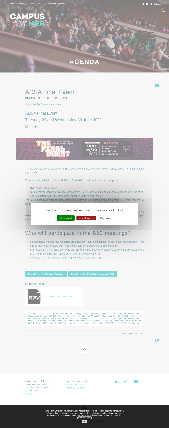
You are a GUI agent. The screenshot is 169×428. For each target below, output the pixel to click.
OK (84, 421)
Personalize (105, 218)
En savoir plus (84, 418)
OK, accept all (66, 218)
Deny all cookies (86, 218)
